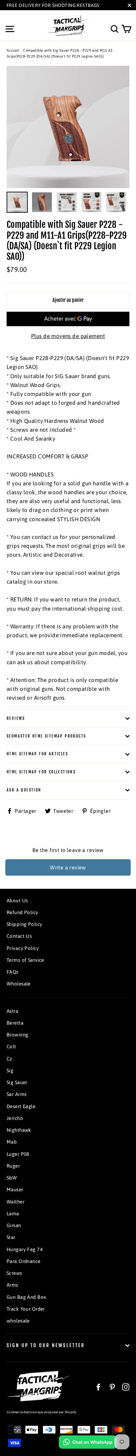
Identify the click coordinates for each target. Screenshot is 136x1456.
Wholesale (19, 983)
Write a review (68, 867)
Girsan (14, 1225)
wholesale (18, 1320)
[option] (68, 127)
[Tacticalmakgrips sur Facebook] (98, 1386)
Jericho (15, 1118)
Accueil (13, 50)
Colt (11, 1046)
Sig (10, 1070)
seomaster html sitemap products (46, 736)
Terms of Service (25, 960)
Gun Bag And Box (26, 1297)
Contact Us (19, 936)
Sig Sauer (17, 1082)
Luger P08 (18, 1154)
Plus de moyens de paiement (68, 336)
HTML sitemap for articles (37, 753)
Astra (12, 1011)
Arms (12, 1285)
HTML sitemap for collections (41, 771)
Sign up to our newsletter (46, 1345)
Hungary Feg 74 (25, 1249)
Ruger (13, 1166)
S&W (12, 1177)
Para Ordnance (24, 1261)
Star (11, 1237)
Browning (17, 1034)
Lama (13, 1213)
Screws (14, 1273)
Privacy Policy (23, 948)
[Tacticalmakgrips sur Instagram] (125, 1386)
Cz (9, 1058)
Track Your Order (26, 1309)
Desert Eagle (21, 1106)
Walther (15, 1201)
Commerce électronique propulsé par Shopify (42, 1412)
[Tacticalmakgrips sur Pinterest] (112, 1386)
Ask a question (24, 790)
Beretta (15, 1023)
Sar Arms (16, 1094)
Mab (12, 1142)
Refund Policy (22, 912)
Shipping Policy (24, 924)
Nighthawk (19, 1130)
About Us (17, 900)
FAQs (12, 972)
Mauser (15, 1189)
